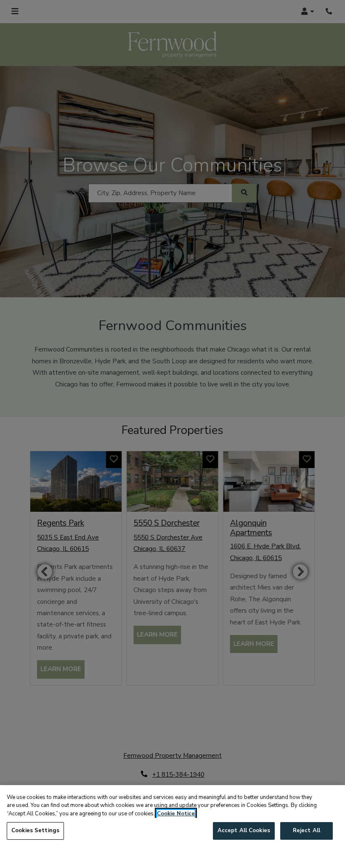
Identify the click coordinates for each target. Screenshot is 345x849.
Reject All (306, 830)
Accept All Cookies (244, 830)
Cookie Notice (176, 813)
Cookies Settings (35, 830)
